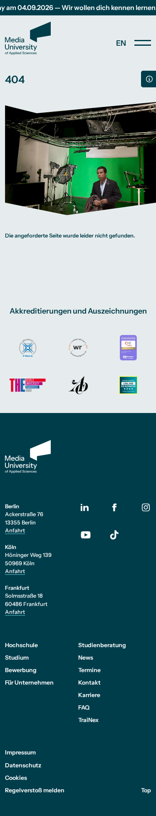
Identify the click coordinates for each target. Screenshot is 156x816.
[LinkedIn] (90, 507)
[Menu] (142, 43)
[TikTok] (114, 534)
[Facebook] (114, 507)
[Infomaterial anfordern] (148, 79)
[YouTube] (90, 535)
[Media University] (28, 38)
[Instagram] (145, 507)
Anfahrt (15, 530)
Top (146, 790)
